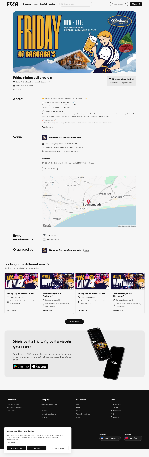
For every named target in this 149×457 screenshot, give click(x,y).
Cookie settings (58, 448)
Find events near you (14, 407)
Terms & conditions (48, 414)
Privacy (44, 417)
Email (78, 411)
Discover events (30, 4)
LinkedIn (116, 417)
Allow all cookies (16, 448)
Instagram (117, 404)
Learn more (11, 442)
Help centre (11, 411)
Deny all (37, 448)
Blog (43, 407)
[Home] (12, 4)
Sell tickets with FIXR (49, 404)
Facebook (117, 411)
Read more (46, 127)
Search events (69, 4)
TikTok (115, 407)
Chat (78, 404)
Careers (44, 411)
